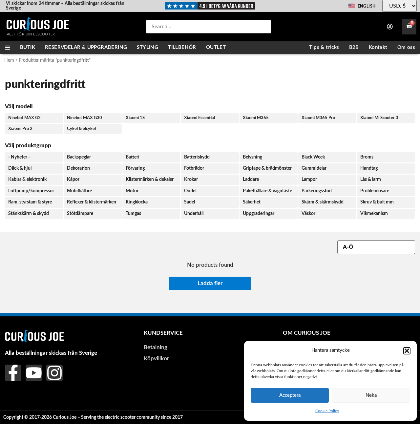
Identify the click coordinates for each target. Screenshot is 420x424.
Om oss (406, 47)
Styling (147, 47)
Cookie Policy (327, 411)
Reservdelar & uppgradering (86, 47)
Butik (27, 47)
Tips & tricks (324, 47)
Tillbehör (182, 47)
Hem (9, 60)
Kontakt (378, 47)
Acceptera (290, 395)
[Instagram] (54, 373)
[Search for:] (208, 26)
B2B (354, 47)
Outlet (216, 47)
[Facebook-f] (13, 373)
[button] (407, 351)
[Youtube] (34, 373)
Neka (371, 395)
